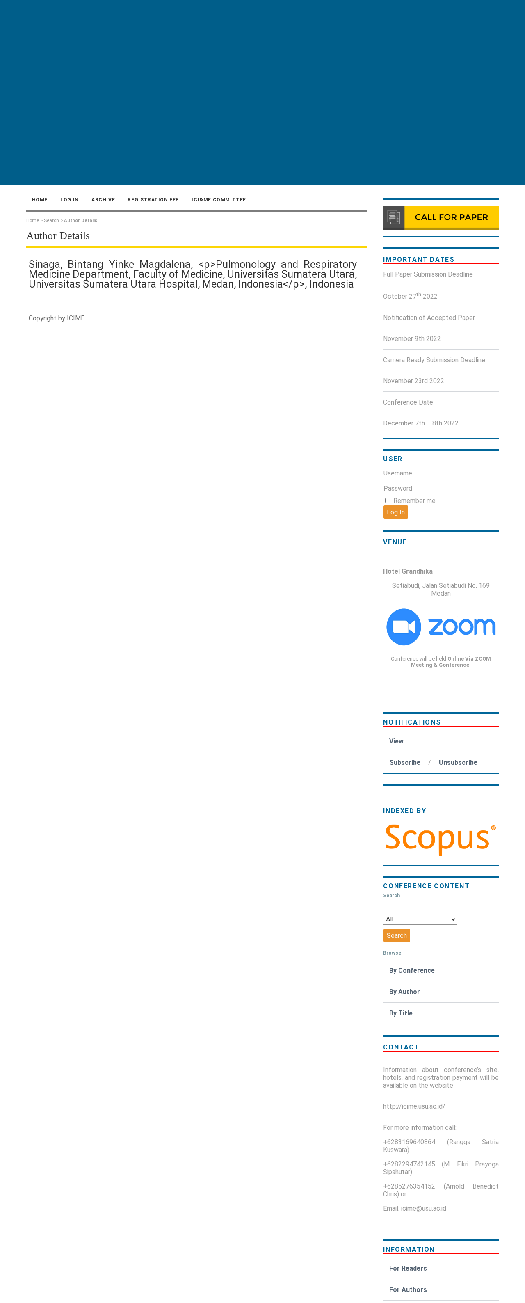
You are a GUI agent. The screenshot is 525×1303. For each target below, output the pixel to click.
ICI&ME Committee (219, 200)
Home (40, 200)
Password (397, 488)
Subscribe (404, 762)
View (396, 741)
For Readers (408, 1268)
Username (397, 473)
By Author (404, 992)
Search (51, 220)
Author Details (80, 220)
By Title (401, 1013)
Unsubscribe (458, 762)
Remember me (414, 501)
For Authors (408, 1290)
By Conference (412, 970)
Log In (69, 200)
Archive (103, 200)
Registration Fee (153, 200)
